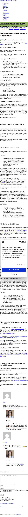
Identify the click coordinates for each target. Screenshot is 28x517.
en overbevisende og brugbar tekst (19, 380)
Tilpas (13, 274)
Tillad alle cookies (14, 269)
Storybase (2, 182)
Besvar (18, 405)
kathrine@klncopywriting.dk (7, 503)
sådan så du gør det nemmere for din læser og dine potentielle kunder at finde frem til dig (14, 355)
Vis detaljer (20, 265)
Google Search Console (18, 329)
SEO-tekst (23, 29)
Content (11, 29)
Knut (4, 402)
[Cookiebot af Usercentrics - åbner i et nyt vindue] (19, 242)
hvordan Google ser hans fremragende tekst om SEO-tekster (13, 336)
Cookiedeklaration (16, 514)
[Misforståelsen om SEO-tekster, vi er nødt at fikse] (13, 27)
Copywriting (17, 29)
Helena (5, 442)
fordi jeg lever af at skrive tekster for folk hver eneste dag (13, 231)
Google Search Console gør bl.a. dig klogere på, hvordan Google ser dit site (13, 332)
